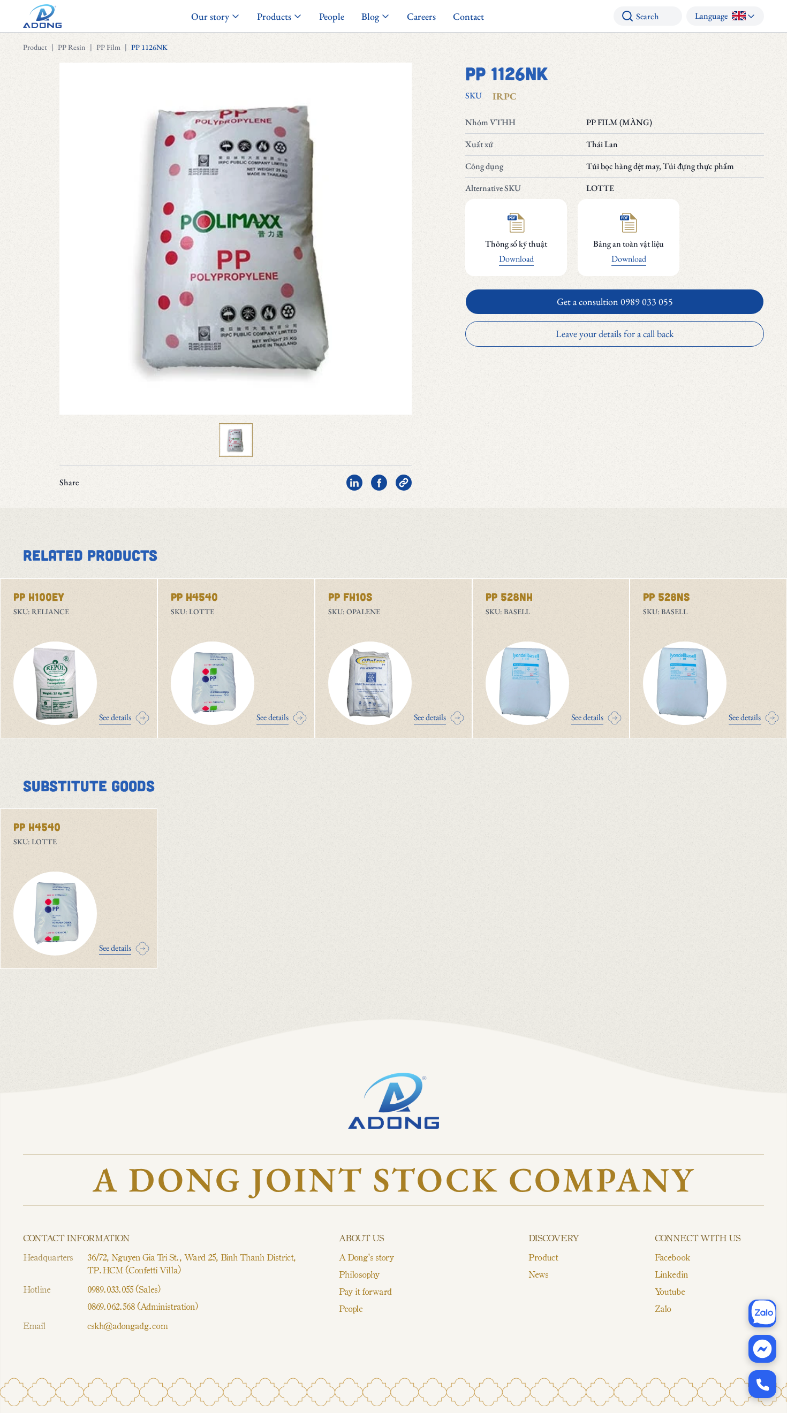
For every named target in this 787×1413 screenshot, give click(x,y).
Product (35, 47)
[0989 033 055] (762, 1384)
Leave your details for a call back (615, 333)
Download (516, 259)
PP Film (108, 47)
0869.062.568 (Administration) (142, 1306)
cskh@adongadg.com (127, 1325)
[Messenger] (762, 1349)
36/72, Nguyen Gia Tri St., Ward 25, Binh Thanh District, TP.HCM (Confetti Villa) (191, 1263)
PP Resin (72, 47)
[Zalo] (762, 1313)
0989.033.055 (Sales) (123, 1289)
